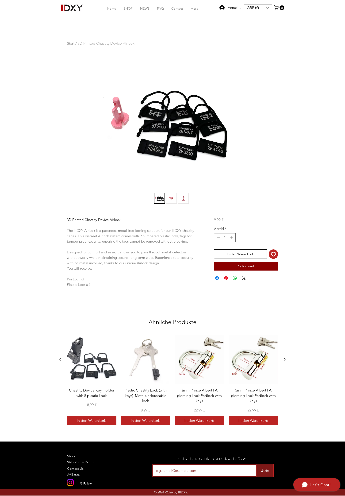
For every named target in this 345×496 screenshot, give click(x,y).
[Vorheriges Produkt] (60, 359)
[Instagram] (70, 482)
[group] (173, 380)
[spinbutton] (225, 237)
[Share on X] (244, 278)
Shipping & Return (81, 462)
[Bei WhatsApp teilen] (235, 278)
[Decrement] (218, 237)
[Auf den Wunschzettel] (273, 254)
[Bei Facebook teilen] (217, 278)
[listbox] (258, 7)
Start (70, 43)
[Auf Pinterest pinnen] (226, 278)
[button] (128, 8)
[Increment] (232, 237)
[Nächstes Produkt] (285, 359)
